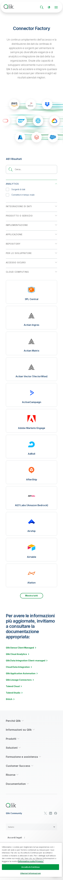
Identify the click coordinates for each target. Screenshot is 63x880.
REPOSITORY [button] (13, 244)
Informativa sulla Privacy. (30, 861)
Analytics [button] (12, 184)
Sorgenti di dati (18, 189)
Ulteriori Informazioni (30, 873)
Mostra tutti (31, 595)
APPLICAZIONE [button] (14, 234)
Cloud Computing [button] (17, 272)
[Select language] (49, 7)
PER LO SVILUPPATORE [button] (19, 253)
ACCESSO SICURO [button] (16, 262)
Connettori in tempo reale (23, 195)
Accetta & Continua (30, 867)
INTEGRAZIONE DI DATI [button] (19, 206)
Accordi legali (15, 837)
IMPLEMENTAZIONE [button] (17, 225)
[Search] (42, 7)
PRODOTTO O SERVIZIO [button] (19, 215)
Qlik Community (14, 813)
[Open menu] (56, 7)
